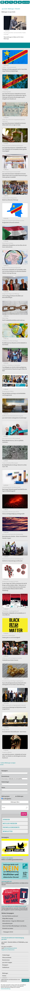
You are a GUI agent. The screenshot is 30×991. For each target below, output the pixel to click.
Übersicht (17, 8)
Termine (4, 975)
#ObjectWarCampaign (7, 918)
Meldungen (11, 8)
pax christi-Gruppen (7, 962)
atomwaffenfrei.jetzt (7, 923)
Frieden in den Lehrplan (7, 858)
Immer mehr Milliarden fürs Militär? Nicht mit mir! (14, 906)
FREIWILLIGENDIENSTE (11, 827)
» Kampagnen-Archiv (8, 932)
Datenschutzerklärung (5, 988)
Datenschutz (11, 949)
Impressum (4, 949)
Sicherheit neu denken (7, 928)
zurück (1, 764)
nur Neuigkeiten (7, 798)
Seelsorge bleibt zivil (7, 881)
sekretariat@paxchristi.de (10, 948)
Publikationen (5, 967)
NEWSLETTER (7, 831)
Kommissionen (5, 776)
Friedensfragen (5, 782)
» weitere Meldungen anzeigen (8, 763)
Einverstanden (25, 980)
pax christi (4, 8)
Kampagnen (5, 770)
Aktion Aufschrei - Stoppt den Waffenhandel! (13, 921)
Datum (3, 787)
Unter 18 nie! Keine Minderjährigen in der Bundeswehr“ (15, 926)
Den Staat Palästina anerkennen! (10, 916)
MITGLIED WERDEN (10, 823)
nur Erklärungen (19, 796)
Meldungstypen (6, 796)
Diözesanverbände (6, 957)
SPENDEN (6, 820)
